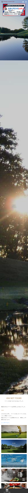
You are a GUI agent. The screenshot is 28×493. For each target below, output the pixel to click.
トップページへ (5, 422)
